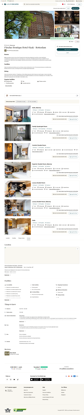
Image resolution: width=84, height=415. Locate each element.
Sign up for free (67, 49)
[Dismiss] (72, 38)
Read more (7, 275)
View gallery (75, 36)
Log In (68, 8)
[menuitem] (8, 238)
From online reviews (14, 50)
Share (72, 41)
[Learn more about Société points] (21, 95)
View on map (12, 45)
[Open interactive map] (42, 255)
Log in (79, 4)
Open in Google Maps (28, 267)
